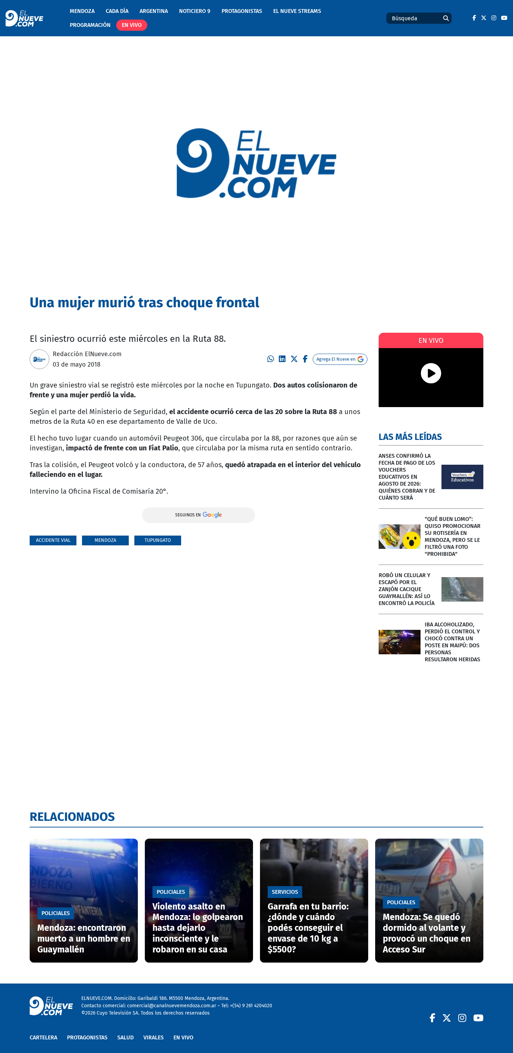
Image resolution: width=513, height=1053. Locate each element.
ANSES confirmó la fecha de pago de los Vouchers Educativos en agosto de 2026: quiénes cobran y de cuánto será (407, 476)
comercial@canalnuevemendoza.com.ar (171, 1006)
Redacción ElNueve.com (87, 354)
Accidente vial (53, 540)
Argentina (154, 11)
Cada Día (117, 11)
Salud (125, 1037)
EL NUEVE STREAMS (297, 11)
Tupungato (157, 540)
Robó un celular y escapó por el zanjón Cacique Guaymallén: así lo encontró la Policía (406, 589)
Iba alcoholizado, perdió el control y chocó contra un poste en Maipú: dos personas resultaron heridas (452, 642)
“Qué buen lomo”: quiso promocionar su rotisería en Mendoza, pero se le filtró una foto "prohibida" (453, 536)
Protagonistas (242, 11)
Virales (153, 1037)
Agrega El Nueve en (336, 359)
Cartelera (43, 1037)
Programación (90, 25)
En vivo (132, 25)
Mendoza (82, 11)
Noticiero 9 (194, 11)
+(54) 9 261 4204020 (251, 1006)
